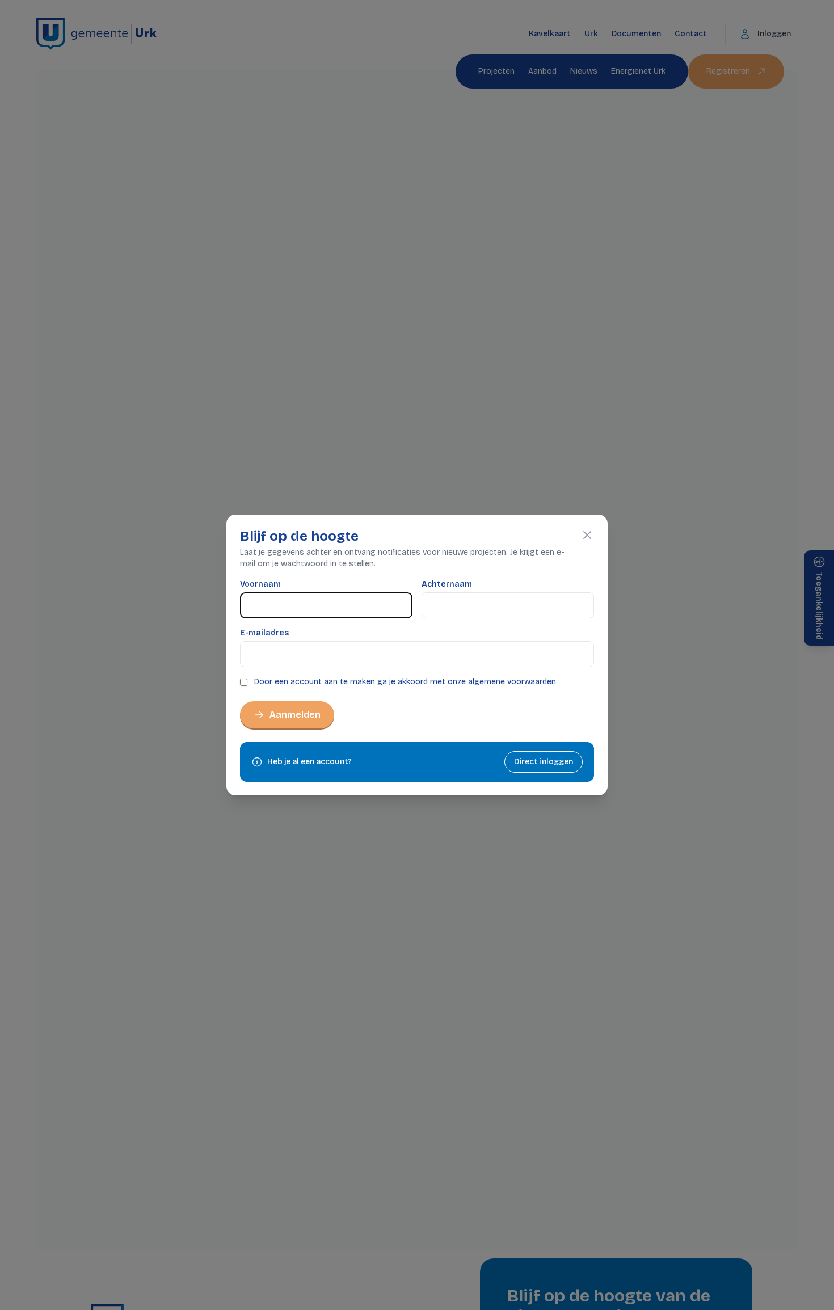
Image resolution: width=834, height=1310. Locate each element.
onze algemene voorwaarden (502, 681)
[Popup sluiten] (587, 535)
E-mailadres (264, 633)
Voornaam (260, 584)
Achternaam (447, 584)
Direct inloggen (543, 761)
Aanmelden (295, 714)
